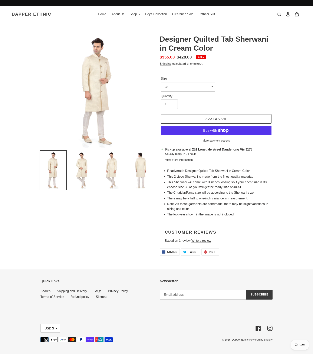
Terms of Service (52, 296)
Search (45, 291)
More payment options (216, 140)
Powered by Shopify (261, 339)
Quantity (166, 96)
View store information (179, 159)
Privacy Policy (118, 291)
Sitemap (101, 296)
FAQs (97, 291)
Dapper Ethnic (31, 14)
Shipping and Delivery (72, 291)
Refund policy (79, 296)
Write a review (201, 240)
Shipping (165, 63)
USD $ (49, 328)
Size (164, 78)
